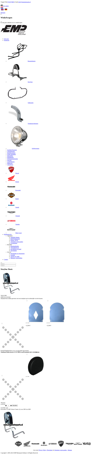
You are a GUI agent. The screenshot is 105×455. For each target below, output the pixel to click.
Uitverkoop (10, 164)
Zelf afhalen (13, 250)
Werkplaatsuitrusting (12, 159)
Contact (6, 259)
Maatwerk (9, 163)
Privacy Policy (42, 450)
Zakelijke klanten (14, 237)
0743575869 (10, 2)
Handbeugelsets (11, 153)
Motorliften (10, 156)
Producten (6, 40)
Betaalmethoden (14, 246)
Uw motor (6, 6)
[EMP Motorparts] (14, 36)
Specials (9, 160)
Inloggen (3, 12)
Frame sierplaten (11, 154)
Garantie (12, 255)
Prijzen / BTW (14, 240)
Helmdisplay (10, 157)
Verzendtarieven (14, 247)
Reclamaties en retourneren (17, 253)
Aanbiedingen (11, 161)
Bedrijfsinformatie (15, 239)
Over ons (6, 39)
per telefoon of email (15, 249)
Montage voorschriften (16, 258)
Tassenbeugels (11, 151)
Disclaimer (49, 450)
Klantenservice (8, 234)
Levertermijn (13, 243)
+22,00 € (28, 324)
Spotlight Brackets (12, 150)
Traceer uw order (14, 256)
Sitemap (70, 450)
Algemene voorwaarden (16, 241)
